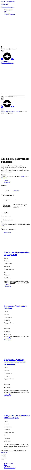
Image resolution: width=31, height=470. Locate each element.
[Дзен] (7, 60)
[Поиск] (2, 51)
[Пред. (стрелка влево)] (1, 459)
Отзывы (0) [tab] (7, 182)
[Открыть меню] (2, 109)
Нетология (4, 178)
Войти (2, 225)
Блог (5, 11)
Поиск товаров (5, 49)
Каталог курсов (8, 9)
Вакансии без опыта (9, 14)
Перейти (3, 174)
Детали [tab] (6, 180)
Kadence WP (4, 452)
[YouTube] (12, 60)
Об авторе (7, 12)
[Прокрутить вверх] (2, 456)
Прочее (23, 176)
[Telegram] (2, 60)
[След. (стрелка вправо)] (3, 459)
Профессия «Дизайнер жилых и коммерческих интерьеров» (14, 362)
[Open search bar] (1, 47)
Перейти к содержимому (8, 1)
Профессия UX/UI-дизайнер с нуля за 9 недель (17, 416)
